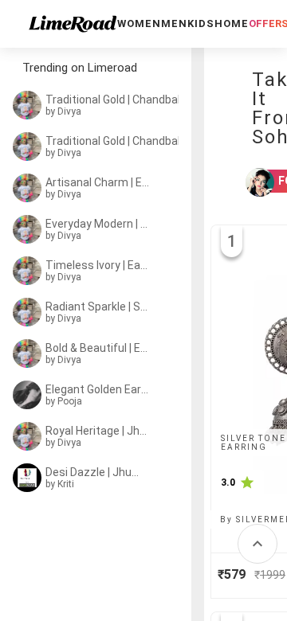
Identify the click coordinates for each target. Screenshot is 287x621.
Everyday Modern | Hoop (97, 223)
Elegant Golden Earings (97, 389)
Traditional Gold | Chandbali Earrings (118, 99)
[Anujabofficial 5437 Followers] (250, 182)
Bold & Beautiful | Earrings (97, 348)
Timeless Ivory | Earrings (97, 265)
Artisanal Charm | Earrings (98, 182)
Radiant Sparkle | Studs (97, 306)
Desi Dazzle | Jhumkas (97, 472)
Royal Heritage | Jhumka (97, 430)
